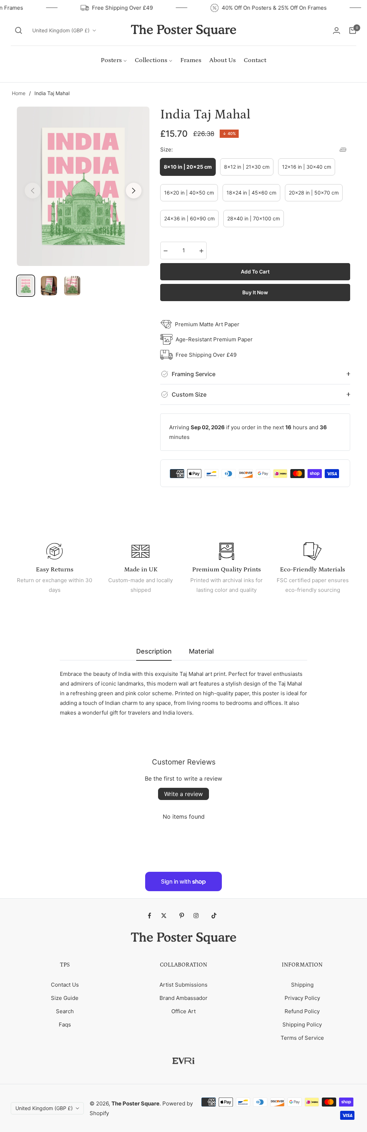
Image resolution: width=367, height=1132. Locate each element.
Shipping (302, 984)
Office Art (183, 1011)
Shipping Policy (302, 1024)
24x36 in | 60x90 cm (189, 218)
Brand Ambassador (183, 998)
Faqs (65, 1024)
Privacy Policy (302, 998)
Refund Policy (302, 1011)
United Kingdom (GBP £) (61, 30)
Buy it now (255, 292)
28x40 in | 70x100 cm (253, 218)
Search (65, 1011)
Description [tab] (154, 651)
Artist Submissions (183, 984)
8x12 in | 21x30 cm (247, 167)
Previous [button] (32, 190)
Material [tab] (201, 651)
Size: (166, 149)
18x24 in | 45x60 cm (251, 193)
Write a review (183, 793)
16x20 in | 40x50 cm (189, 193)
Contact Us (65, 984)
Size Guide (64, 998)
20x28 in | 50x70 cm (314, 193)
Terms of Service (302, 1037)
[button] (19, 30)
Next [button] (134, 190)
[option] (83, 186)
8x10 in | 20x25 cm (188, 167)
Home (18, 93)
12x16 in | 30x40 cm (306, 167)
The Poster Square (135, 1103)
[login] (336, 30)
